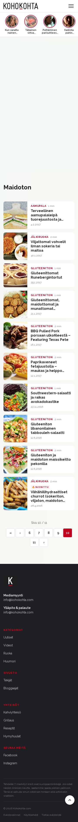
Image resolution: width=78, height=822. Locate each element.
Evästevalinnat (11, 814)
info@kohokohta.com (18, 600)
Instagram (10, 763)
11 (34, 542)
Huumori (9, 661)
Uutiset (8, 637)
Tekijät (7, 680)
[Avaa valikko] (71, 6)
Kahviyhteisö (12, 712)
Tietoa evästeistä (51, 814)
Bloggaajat (10, 688)
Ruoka (7, 653)
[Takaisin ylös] (70, 800)
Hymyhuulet (12, 736)
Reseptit (9, 728)
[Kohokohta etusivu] (20, 6)
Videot (8, 645)
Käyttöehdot (31, 814)
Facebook (10, 755)
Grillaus (8, 720)
